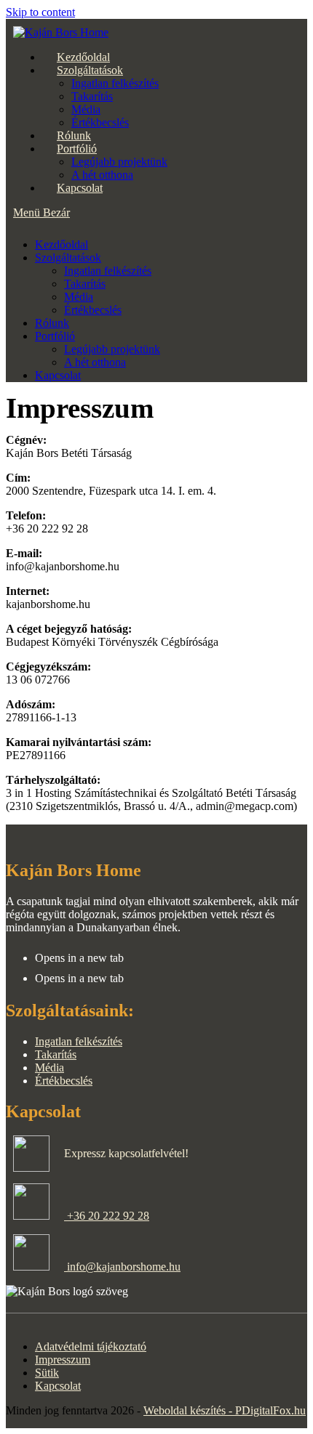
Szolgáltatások (68, 257)
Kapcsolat (58, 375)
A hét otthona (95, 362)
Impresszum (62, 1359)
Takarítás (85, 284)
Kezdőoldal (61, 244)
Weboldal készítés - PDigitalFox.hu (224, 1410)
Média (78, 297)
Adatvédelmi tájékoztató (90, 1346)
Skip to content (40, 12)
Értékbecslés (93, 310)
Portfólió (55, 336)
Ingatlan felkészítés (107, 270)
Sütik (47, 1372)
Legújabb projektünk (112, 349)
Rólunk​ (52, 323)
